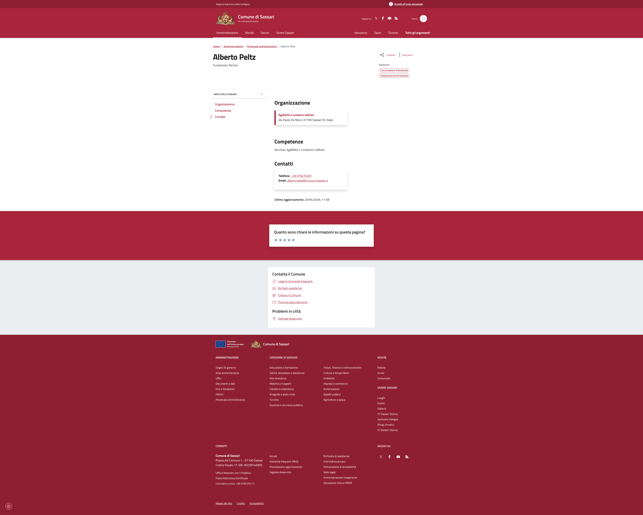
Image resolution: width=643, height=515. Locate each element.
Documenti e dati (225, 384)
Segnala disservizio (280, 472)
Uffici (219, 378)
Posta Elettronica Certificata (232, 478)
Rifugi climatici (385, 425)
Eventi (381, 403)
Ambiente (329, 378)
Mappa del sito (224, 503)
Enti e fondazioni (225, 389)
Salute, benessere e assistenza (287, 373)
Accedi (273, 456)
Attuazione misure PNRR (338, 483)
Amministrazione (233, 46)
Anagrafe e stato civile (282, 394)
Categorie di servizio (284, 357)
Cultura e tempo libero (336, 373)
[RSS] (394, 18)
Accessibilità (256, 503)
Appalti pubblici (332, 394)
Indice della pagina (225, 94)
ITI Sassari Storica (387, 414)
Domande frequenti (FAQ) (284, 461)
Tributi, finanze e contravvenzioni (343, 368)
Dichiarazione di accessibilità (340, 467)
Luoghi (381, 398)
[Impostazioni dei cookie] (8, 506)
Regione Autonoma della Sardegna (233, 4)
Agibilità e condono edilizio (296, 115)
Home (216, 46)
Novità (381, 357)
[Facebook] (381, 18)
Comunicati (383, 378)
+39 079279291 (301, 176)
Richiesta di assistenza (336, 456)
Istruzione (360, 32)
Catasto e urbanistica (282, 389)
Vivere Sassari (387, 388)
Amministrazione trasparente (340, 478)
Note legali (330, 472)
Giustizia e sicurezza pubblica (286, 405)
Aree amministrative (227, 373)
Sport (377, 32)
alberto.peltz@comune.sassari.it (307, 180)
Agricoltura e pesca (334, 400)
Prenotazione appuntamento (286, 467)
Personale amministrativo (262, 46)
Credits (241, 503)
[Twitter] (374, 18)
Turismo (393, 32)
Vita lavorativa (278, 378)
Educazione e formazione (284, 368)
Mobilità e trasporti (280, 384)
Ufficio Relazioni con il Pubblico (233, 473)
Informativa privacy (335, 461)
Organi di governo (226, 368)
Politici (219, 394)
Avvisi (380, 373)
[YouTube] (388, 18)
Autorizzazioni (332, 389)
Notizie (381, 368)
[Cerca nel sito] (423, 18)
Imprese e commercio (336, 384)
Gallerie (381, 409)
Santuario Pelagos (387, 419)
